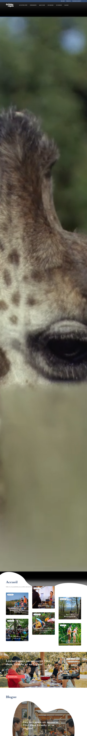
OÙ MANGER (50, 5)
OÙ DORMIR (59, 5)
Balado (63, 1)
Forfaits (68, 1)
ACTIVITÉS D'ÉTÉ (23, 5)
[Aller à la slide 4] (45, 683)
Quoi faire (10, 594)
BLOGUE (66, 5)
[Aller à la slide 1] (41, 683)
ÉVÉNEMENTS (33, 5)
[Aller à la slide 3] (44, 683)
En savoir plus (13, 676)
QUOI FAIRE (42, 5)
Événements (11, 620)
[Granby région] (10, 5)
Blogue (11, 697)
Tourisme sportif (76, 1)
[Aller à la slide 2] (42, 683)
